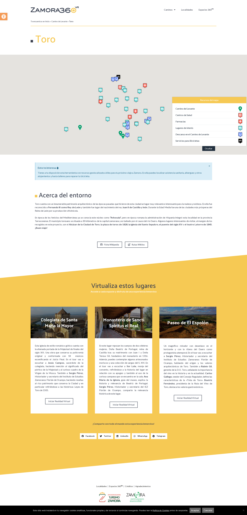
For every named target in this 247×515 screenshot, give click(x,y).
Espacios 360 (206, 9)
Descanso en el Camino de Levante (192, 134)
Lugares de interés (184, 128)
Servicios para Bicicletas (187, 140)
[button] (3, 16)
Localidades (187, 9)
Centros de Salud (184, 115)
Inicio (47, 21)
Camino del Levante (185, 108)
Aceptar (195, 510)
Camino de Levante (59, 21)
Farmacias (181, 121)
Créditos (129, 486)
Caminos (168, 9)
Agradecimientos (143, 486)
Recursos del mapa (209, 100)
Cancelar (208, 510)
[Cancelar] (243, 510)
